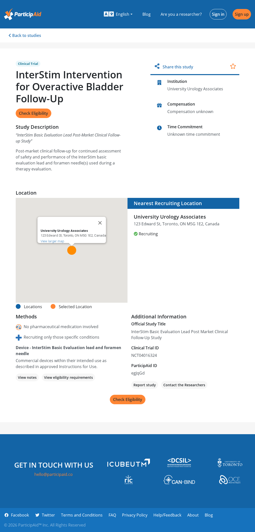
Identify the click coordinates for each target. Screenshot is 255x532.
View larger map (52, 241)
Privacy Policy (134, 515)
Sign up (242, 14)
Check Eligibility (33, 113)
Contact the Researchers (184, 385)
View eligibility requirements (68, 377)
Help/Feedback (167, 515)
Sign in (218, 14)
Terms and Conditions (82, 515)
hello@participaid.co (53, 474)
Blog (146, 14)
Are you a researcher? (181, 14)
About (193, 515)
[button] (118, 14)
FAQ (112, 515)
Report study (144, 385)
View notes (27, 377)
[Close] (100, 223)
